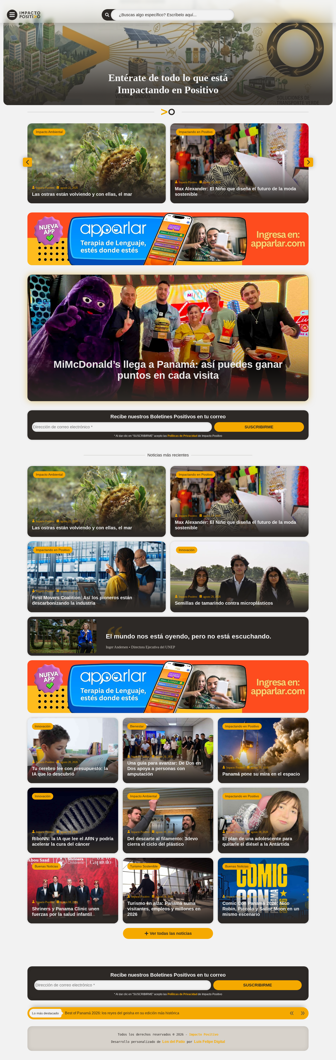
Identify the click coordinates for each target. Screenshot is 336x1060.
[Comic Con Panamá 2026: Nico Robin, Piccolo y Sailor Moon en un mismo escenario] (263, 890)
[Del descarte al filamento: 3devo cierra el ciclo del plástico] (168, 820)
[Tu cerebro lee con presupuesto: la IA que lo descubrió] (72, 750)
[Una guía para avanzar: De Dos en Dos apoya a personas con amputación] (168, 750)
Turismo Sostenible (144, 866)
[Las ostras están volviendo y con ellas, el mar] (96, 501)
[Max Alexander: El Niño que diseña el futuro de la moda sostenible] (239, 501)
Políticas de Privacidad (182, 435)
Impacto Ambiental (49, 474)
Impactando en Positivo (71, 132)
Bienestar (137, 726)
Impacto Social (202, 132)
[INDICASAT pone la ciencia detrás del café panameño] (114, 163)
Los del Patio (173, 1042)
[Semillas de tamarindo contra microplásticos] (239, 576)
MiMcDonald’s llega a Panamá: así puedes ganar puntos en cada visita (168, 370)
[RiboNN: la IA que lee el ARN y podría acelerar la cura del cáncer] (72, 820)
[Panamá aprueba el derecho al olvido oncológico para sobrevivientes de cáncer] (253, 163)
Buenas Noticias (46, 866)
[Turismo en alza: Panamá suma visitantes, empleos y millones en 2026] (168, 890)
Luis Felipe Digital (209, 1042)
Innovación (187, 550)
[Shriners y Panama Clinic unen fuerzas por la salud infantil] (72, 890)
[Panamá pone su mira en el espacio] (263, 750)
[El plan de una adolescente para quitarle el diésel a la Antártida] (263, 820)
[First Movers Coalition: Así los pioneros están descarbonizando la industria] (96, 576)
